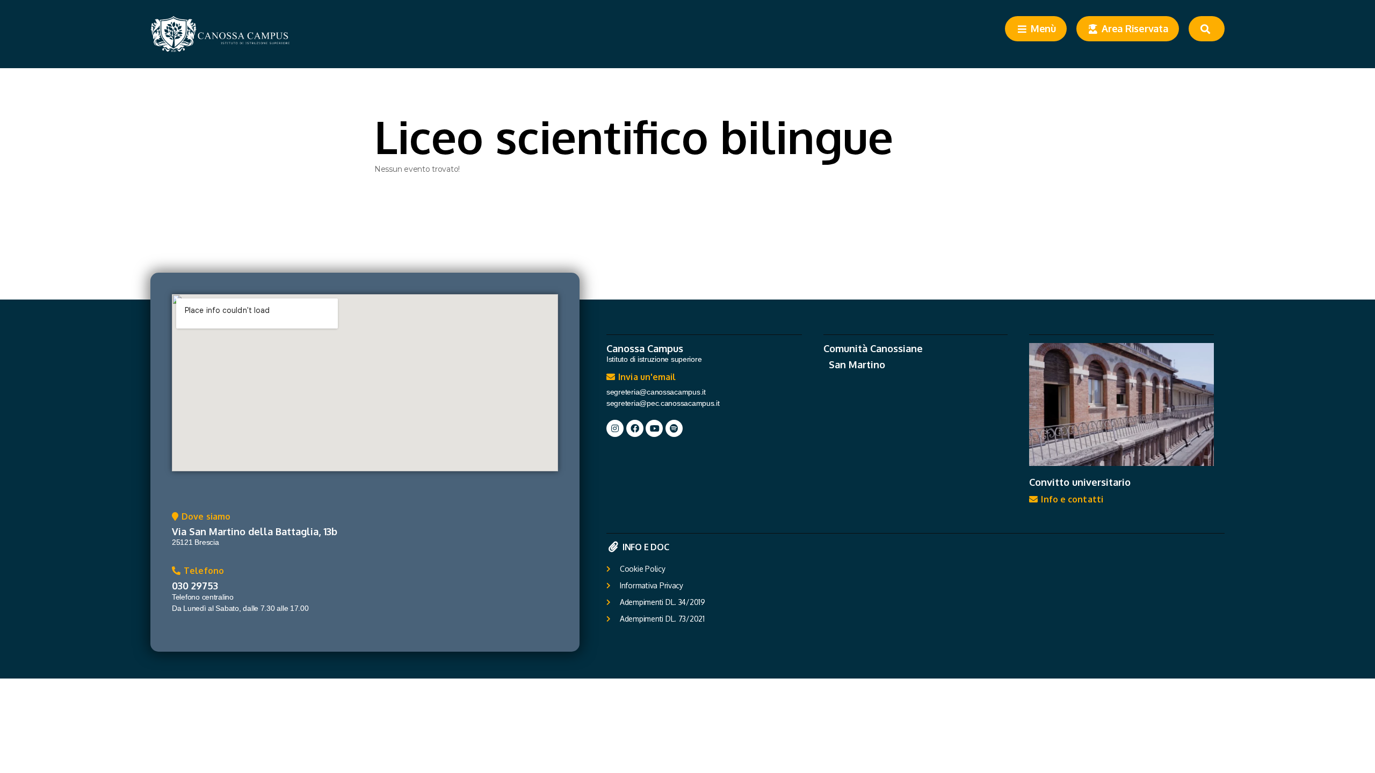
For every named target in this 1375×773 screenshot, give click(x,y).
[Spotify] (674, 428)
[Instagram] (615, 428)
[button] (201, 519)
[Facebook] (634, 428)
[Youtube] (654, 428)
